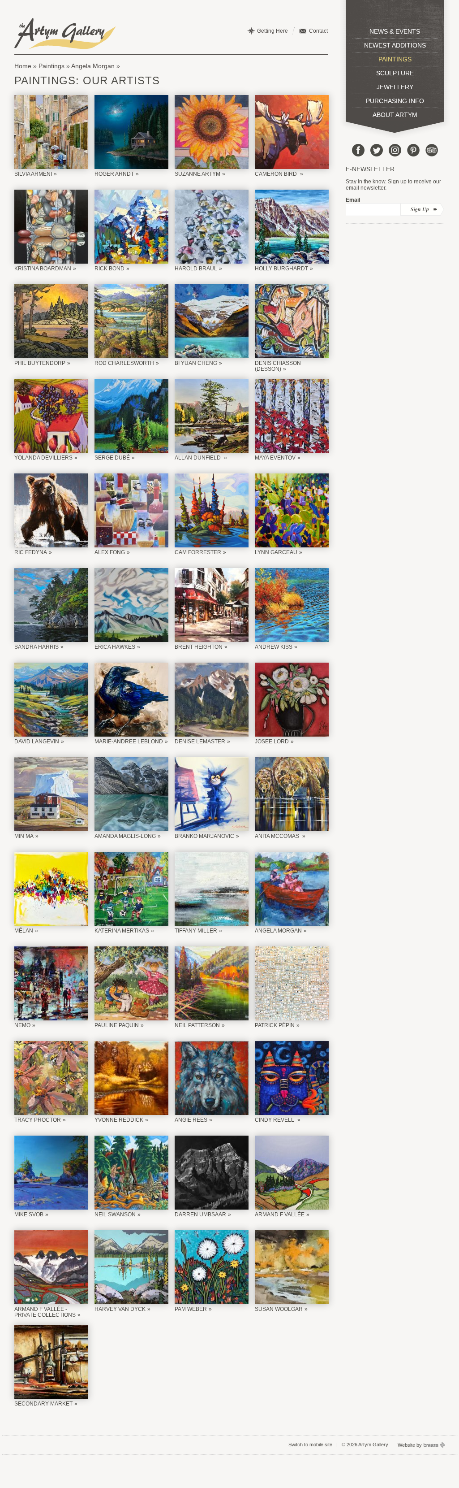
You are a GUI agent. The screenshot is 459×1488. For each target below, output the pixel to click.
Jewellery (395, 87)
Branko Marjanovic (204, 836)
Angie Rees (191, 1120)
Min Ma (24, 836)
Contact (318, 31)
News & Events (394, 31)
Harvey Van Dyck (120, 1309)
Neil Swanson (115, 1214)
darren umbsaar (200, 1214)
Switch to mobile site (310, 1444)
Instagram (395, 150)
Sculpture (395, 73)
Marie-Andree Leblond (128, 741)
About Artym (395, 114)
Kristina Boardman (42, 268)
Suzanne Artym (197, 174)
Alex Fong (109, 552)
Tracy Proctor (37, 1120)
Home (22, 65)
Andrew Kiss (273, 647)
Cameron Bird (276, 174)
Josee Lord (272, 741)
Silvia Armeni (33, 174)
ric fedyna (30, 552)
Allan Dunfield (198, 458)
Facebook (358, 150)
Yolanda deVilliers (43, 458)
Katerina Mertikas (121, 931)
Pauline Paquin (116, 1025)
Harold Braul (196, 268)
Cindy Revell (275, 1120)
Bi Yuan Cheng (196, 363)
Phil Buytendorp (39, 363)
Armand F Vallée (280, 1214)
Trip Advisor (431, 150)
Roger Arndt (114, 174)
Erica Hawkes (114, 647)
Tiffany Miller (196, 931)
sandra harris (36, 647)
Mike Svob (28, 1214)
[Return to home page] (65, 33)
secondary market (43, 1404)
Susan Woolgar (279, 1309)
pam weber (191, 1309)
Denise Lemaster (200, 741)
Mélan (23, 931)
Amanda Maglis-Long (125, 836)
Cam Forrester (198, 552)
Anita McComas (277, 836)
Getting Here (272, 31)
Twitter (376, 150)
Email (353, 200)
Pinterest (413, 150)
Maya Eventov (275, 458)
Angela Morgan (93, 65)
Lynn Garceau (276, 552)
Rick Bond (109, 268)
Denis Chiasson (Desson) (278, 366)
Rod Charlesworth (124, 363)
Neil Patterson (197, 1025)
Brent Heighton (199, 647)
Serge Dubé (112, 458)
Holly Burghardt (281, 268)
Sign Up (420, 209)
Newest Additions (395, 45)
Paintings (51, 65)
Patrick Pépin (275, 1025)
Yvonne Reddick (118, 1120)
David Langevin (36, 741)
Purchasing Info (395, 100)
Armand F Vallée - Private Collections (45, 1312)
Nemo (22, 1025)
